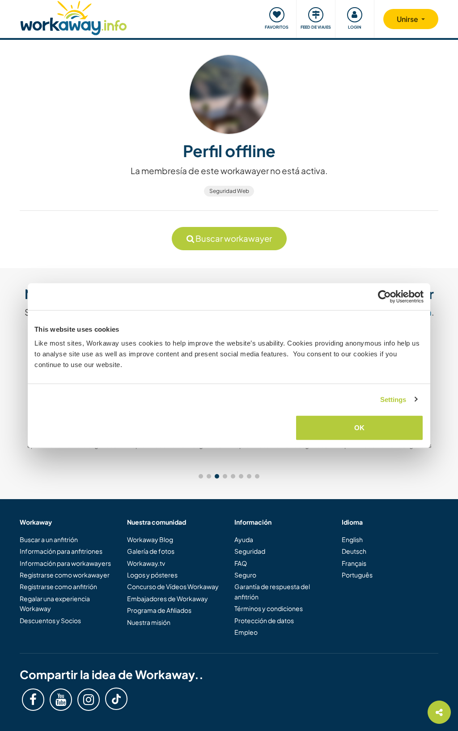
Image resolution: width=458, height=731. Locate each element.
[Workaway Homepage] (73, 17)
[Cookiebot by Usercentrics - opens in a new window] (384, 296)
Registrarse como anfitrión (58, 586)
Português (357, 575)
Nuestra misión (148, 622)
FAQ (240, 563)
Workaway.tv (146, 563)
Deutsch (354, 551)
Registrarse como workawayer (65, 575)
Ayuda (243, 539)
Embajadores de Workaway (167, 598)
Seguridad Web (229, 191)
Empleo (246, 632)
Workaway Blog (150, 539)
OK (359, 428)
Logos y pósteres (152, 575)
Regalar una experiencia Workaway (55, 603)
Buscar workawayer (233, 238)
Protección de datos (264, 620)
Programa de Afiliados (159, 610)
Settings (393, 399)
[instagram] (88, 699)
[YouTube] (61, 699)
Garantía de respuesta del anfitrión (272, 591)
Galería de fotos (150, 551)
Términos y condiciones (268, 608)
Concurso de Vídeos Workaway (173, 586)
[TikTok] (116, 699)
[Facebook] (33, 699)
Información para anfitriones (61, 551)
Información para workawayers (65, 563)
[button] (201, 476)
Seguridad (249, 551)
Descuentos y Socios (50, 620)
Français (354, 563)
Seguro (245, 575)
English (352, 539)
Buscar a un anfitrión (49, 539)
